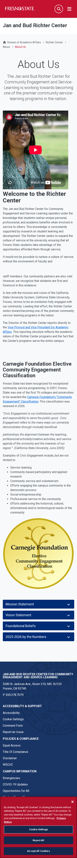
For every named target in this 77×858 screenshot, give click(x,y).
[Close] (72, 802)
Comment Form (13, 725)
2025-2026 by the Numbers (26, 637)
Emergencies (11, 778)
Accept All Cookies (38, 851)
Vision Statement (18, 615)
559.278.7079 (15, 695)
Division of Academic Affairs (24, 42)
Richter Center (54, 42)
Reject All (38, 840)
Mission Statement (20, 604)
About (6, 46)
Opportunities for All (16, 791)
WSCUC (8, 764)
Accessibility (11, 713)
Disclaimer (10, 758)
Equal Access (12, 745)
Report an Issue (13, 732)
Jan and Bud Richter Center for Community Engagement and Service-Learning (38, 675)
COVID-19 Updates (15, 784)
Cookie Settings (13, 719)
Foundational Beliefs (21, 626)
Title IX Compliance (15, 752)
